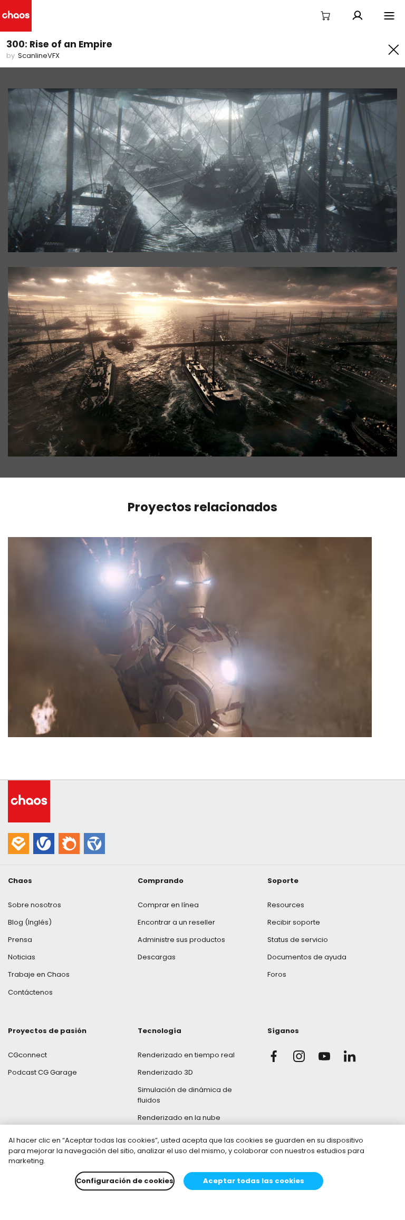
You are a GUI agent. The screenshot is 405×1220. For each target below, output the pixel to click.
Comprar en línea (168, 905)
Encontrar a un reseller (176, 922)
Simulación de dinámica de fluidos (185, 1095)
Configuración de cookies (124, 1181)
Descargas (157, 957)
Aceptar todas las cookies (253, 1181)
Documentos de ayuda (306, 957)
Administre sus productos (181, 940)
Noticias (21, 957)
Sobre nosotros (34, 905)
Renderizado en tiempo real (186, 1055)
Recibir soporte (293, 922)
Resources (285, 905)
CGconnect (27, 1055)
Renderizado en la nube (179, 1118)
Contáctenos (30, 992)
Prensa (20, 940)
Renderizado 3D (165, 1072)
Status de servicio (297, 940)
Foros (276, 974)
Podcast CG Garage (42, 1072)
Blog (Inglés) (30, 922)
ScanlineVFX (39, 56)
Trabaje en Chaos (39, 974)
